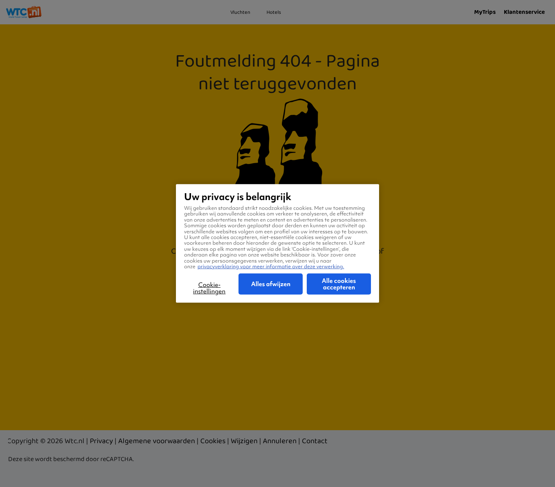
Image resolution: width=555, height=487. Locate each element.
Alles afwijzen (271, 284)
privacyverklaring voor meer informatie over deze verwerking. (270, 266)
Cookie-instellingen (209, 288)
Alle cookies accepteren (339, 284)
